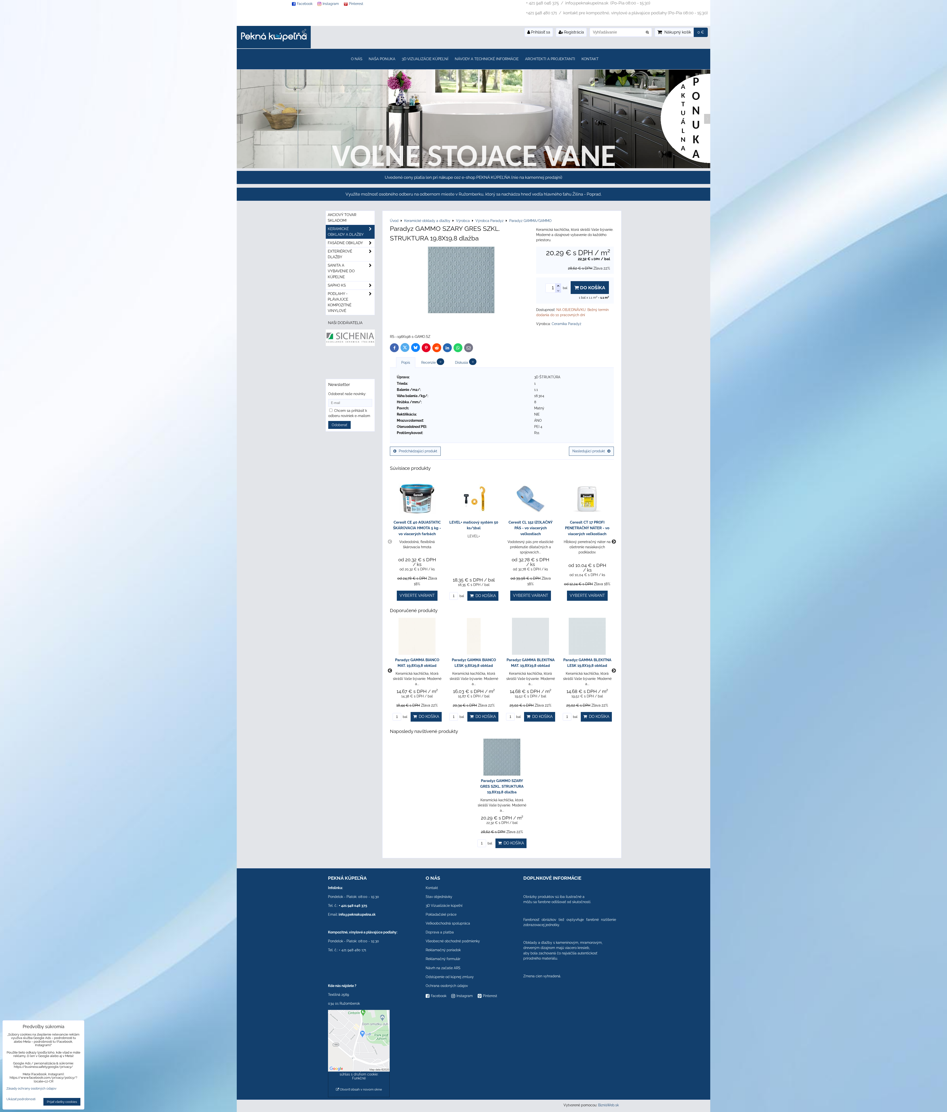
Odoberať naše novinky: (347, 394)
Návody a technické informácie (487, 59)
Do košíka (592, 287)
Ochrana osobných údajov (447, 986)
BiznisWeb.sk (608, 1105)
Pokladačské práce (441, 914)
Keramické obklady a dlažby (346, 232)
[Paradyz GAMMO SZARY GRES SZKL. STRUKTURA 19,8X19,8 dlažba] (461, 281)
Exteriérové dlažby (340, 254)
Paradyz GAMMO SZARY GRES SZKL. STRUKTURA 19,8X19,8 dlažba (502, 786)
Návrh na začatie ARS (443, 968)
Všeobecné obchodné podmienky (453, 941)
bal (461, 596)
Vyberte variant (417, 595)
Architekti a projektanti (550, 59)
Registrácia (573, 32)
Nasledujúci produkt (588, 451)
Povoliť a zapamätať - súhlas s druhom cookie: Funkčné (359, 1074)
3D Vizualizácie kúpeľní (425, 59)
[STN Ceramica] (350, 363)
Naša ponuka (382, 59)
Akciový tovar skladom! (342, 218)
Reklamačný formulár (443, 959)
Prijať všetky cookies (62, 1102)
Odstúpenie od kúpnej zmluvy (450, 977)
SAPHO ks (337, 285)
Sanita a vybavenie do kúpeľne (341, 271)
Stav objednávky (439, 897)
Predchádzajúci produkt (418, 451)
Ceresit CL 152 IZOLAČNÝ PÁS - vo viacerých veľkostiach (531, 528)
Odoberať (339, 425)
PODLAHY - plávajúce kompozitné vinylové (339, 302)
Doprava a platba (440, 932)
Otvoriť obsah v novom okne (360, 1089)
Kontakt (590, 59)
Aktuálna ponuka (584, 92)
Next (613, 541)
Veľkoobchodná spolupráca (448, 923)
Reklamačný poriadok (443, 950)
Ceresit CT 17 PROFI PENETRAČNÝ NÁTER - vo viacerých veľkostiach (587, 528)
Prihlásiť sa (540, 32)
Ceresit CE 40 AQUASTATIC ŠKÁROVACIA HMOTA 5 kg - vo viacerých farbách (417, 528)
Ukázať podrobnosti (21, 1099)
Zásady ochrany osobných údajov (31, 1088)
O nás (356, 59)
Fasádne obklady (345, 243)
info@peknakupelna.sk (357, 914)
